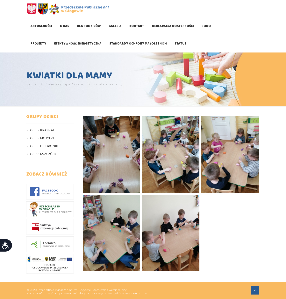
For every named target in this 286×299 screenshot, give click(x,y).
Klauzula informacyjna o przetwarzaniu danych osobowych (66, 293)
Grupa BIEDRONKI (44, 146)
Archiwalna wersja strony (109, 290)
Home (32, 84)
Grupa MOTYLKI (42, 138)
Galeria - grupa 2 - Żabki (65, 84)
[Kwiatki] (111, 154)
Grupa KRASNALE (43, 130)
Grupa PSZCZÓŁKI (43, 154)
